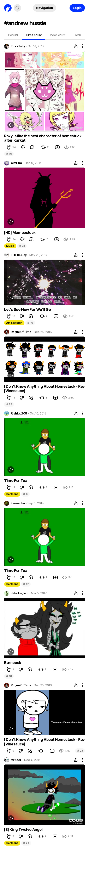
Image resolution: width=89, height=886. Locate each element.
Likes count (34, 35)
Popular (13, 35)
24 (26, 843)
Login (77, 8)
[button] (8, 147)
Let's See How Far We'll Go (27, 309)
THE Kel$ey (18, 255)
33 (22, 246)
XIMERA (16, 163)
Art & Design (14, 322)
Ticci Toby (18, 46)
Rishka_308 (19, 413)
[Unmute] (10, 125)
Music (10, 245)
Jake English (19, 593)
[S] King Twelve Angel (23, 829)
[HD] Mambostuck (20, 232)
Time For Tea (15, 480)
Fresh (77, 35)
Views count (57, 35)
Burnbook (12, 662)
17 (26, 584)
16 (9, 154)
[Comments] (32, 147)
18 (9, 676)
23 (9, 404)
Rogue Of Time (21, 332)
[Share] (75, 46)
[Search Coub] (17, 8)
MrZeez (16, 759)
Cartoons (12, 494)
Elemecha (18, 503)
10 (30, 323)
